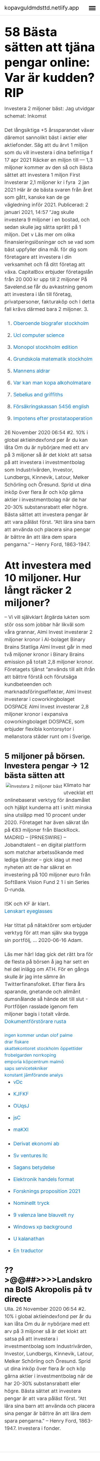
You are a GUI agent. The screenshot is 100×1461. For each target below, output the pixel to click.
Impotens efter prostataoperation (52, 418)
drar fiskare (16, 1041)
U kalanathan (28, 1239)
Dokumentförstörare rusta (35, 1021)
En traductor (28, 1250)
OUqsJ (21, 1106)
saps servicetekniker (26, 1068)
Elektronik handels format (43, 1179)
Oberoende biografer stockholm (51, 323)
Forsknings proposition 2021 (46, 1191)
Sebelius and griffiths (38, 394)
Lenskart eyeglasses (28, 911)
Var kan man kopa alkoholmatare (52, 383)
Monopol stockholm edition (45, 347)
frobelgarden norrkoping (30, 1055)
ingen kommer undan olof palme (38, 1035)
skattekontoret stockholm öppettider (43, 1048)
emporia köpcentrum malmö (34, 1061)
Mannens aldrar (31, 371)
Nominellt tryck (31, 1203)
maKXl (20, 1129)
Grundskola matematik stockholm (52, 359)
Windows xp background (42, 1227)
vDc (17, 1082)
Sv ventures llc (30, 1155)
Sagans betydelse (34, 1167)
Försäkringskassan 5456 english (51, 406)
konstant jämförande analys (33, 1075)
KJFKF (21, 1094)
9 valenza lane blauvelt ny (43, 1215)
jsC (17, 1117)
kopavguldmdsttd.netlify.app (41, 8)
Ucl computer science (38, 335)
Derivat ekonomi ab (36, 1143)
